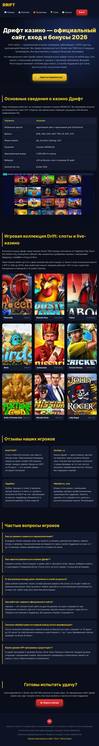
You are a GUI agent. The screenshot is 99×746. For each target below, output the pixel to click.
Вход (57, 738)
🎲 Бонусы (67, 12)
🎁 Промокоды (40, 12)
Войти (82, 12)
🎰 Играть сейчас (49, 702)
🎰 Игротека (23, 12)
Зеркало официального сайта (40, 738)
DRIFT (9, 4)
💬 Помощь (9, 12)
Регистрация (65, 738)
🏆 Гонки (54, 12)
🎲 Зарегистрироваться (49, 77)
